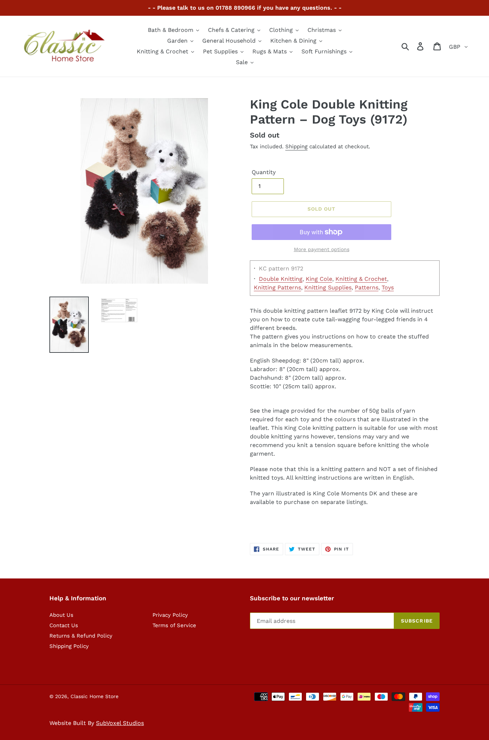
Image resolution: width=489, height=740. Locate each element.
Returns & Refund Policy (80, 636)
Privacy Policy (170, 615)
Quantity (264, 172)
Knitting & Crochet (361, 278)
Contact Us (63, 625)
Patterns (366, 287)
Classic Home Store (94, 696)
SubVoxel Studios (120, 723)
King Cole (319, 278)
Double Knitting (280, 278)
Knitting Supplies (328, 287)
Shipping (296, 146)
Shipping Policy (69, 646)
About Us (61, 615)
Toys (388, 287)
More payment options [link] (321, 249)
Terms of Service (174, 625)
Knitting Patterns (277, 287)
